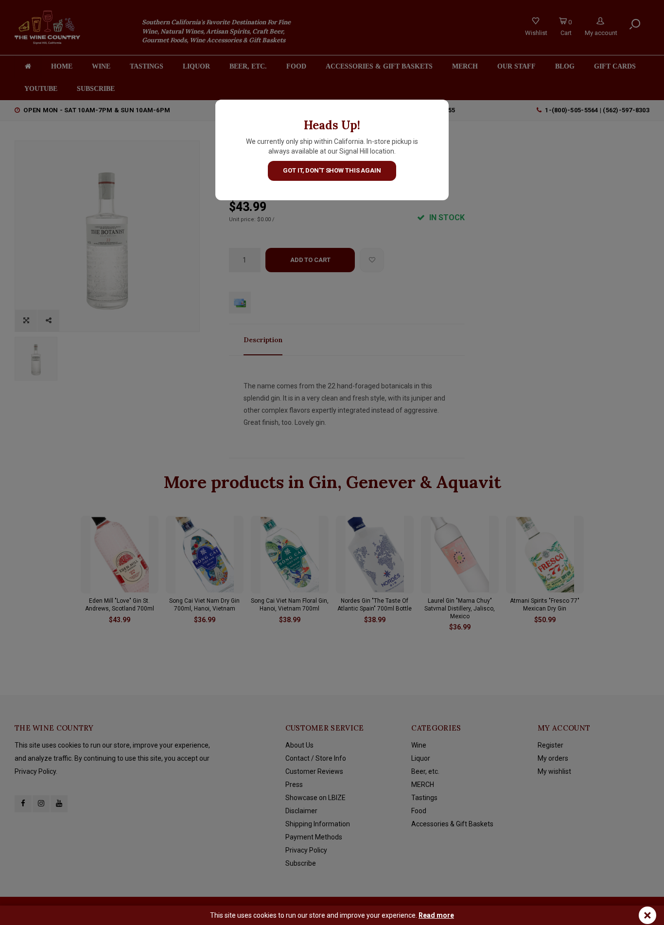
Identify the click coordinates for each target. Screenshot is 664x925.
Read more (436, 915)
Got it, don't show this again (332, 170)
